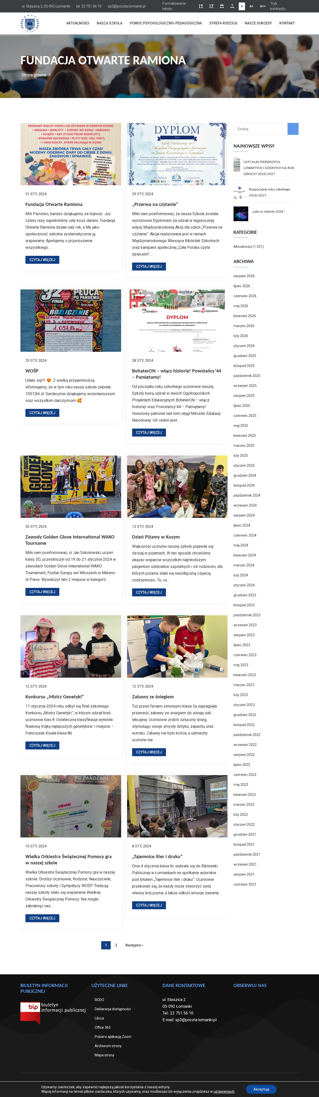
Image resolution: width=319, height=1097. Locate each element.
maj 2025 (241, 426)
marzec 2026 (244, 326)
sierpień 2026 (244, 276)
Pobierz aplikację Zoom (113, 1037)
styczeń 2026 (244, 346)
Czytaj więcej (42, 260)
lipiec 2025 (242, 406)
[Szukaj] (293, 129)
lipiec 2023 (242, 645)
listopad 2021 (244, 844)
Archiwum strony (108, 1046)
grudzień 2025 (245, 356)
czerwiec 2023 (245, 655)
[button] (201, 6)
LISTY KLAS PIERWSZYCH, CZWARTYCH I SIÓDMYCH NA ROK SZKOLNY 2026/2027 (268, 168)
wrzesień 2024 (245, 505)
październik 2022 (247, 735)
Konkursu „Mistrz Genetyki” (54, 697)
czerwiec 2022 (245, 775)
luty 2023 (241, 695)
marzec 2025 (244, 446)
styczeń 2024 (244, 585)
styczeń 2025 (244, 465)
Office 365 (103, 1027)
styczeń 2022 (244, 824)
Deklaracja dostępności (113, 1009)
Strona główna (33, 75)
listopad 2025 (244, 366)
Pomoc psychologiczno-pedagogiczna (166, 23)
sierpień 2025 (244, 396)
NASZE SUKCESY (258, 23)
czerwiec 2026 (245, 296)
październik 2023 (247, 615)
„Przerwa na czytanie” (155, 204)
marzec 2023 (244, 685)
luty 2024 (241, 575)
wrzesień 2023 (245, 625)
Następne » (134, 945)
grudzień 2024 (245, 475)
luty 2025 (241, 455)
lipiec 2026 (242, 286)
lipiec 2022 (242, 765)
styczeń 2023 (244, 705)
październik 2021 (247, 854)
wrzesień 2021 (245, 864)
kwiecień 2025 (245, 436)
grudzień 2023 (245, 595)
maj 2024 (241, 545)
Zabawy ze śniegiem (153, 697)
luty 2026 (241, 336)
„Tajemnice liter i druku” (157, 856)
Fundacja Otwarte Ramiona (53, 204)
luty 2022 (241, 815)
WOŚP (31, 371)
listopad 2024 (244, 485)
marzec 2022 (244, 805)
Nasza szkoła (109, 23)
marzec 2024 (244, 565)
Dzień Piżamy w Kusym (156, 537)
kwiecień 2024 (245, 555)
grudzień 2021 (245, 834)
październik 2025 (247, 376)
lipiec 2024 (242, 525)
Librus (99, 1018)
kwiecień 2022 (245, 795)
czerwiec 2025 (245, 416)
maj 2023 (241, 665)
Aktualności (77, 23)
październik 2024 (247, 495)
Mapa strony (104, 1055)
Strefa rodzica (223, 23)
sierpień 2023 (244, 635)
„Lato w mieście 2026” (268, 212)
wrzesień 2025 (245, 386)
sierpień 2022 (244, 755)
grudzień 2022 (245, 715)
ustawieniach (224, 1092)
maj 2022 (241, 785)
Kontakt (287, 23)
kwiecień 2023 (245, 675)
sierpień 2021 (244, 874)
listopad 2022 (244, 725)
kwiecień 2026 (245, 316)
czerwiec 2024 (245, 535)
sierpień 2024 (244, 515)
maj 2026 (241, 306)
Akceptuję (261, 1089)
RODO (99, 1000)
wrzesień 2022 (245, 745)
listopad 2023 (244, 605)
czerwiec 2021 (245, 884)
